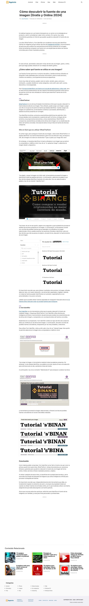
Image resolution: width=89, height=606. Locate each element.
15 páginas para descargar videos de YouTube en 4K (49, 567)
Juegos (20, 588)
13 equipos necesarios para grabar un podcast (22, 554)
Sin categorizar (35, 588)
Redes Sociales (35, 586)
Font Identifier (23, 311)
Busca (68, 2)
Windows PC (62, 2)
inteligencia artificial (53, 44)
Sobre (40, 600)
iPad (37, 2)
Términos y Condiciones (20, 600)
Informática (8, 588)
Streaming (34, 590)
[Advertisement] (44, 523)
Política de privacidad (30, 600)
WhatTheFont (23, 104)
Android (30, 2)
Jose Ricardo (25, 18)
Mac (49, 2)
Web (54, 2)
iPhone (43, 2)
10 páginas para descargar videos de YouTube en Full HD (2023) (77, 568)
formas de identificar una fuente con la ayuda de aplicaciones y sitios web (44, 88)
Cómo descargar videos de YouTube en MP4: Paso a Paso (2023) (77, 555)
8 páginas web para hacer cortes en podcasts (23, 567)
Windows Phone (48, 590)
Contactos (45, 600)
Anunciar (51, 600)
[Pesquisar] (82, 2)
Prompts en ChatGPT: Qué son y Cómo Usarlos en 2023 (50, 555)
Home (55, 600)
